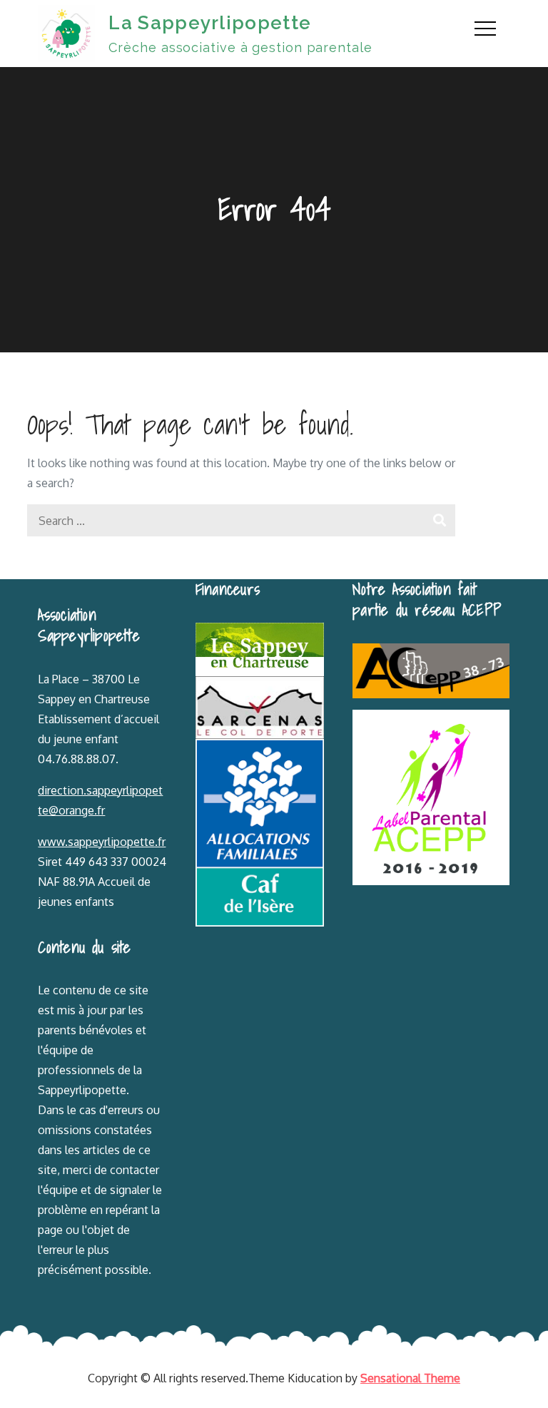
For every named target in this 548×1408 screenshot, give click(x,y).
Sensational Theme (410, 1378)
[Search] (439, 520)
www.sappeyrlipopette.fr (102, 842)
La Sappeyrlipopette (209, 23)
